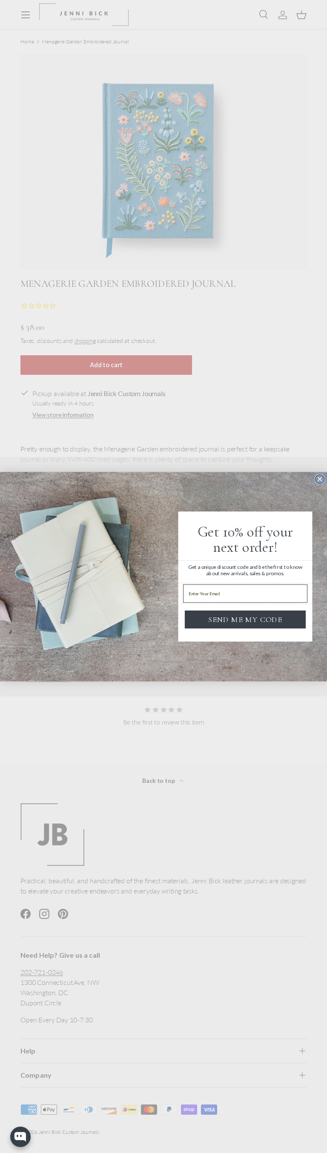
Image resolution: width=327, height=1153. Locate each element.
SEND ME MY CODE (245, 619)
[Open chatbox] (20, 1137)
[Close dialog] (319, 479)
